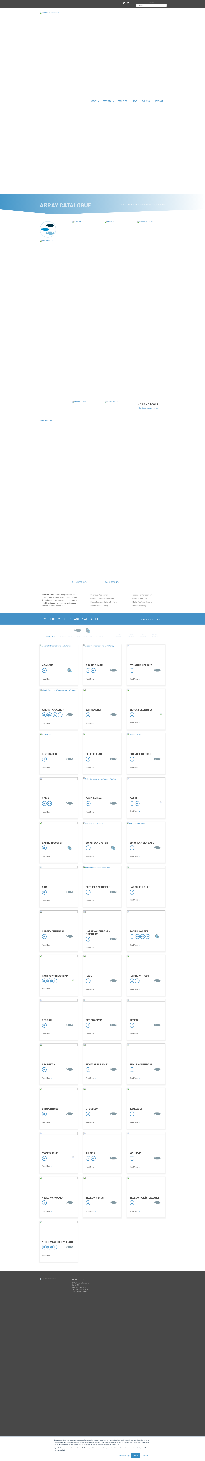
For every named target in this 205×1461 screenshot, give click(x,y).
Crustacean (65, 636)
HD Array (143, 635)
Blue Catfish (50, 753)
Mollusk (88, 636)
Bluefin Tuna (94, 753)
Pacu (89, 975)
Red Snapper (94, 1020)
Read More (47, 679)
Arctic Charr (94, 665)
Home (123, 204)
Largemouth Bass (53, 931)
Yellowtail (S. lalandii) (145, 1197)
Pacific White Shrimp (55, 975)
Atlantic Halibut (141, 665)
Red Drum (47, 1020)
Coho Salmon (94, 798)
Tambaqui (136, 1108)
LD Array (119, 635)
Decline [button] (145, 1455)
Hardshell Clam (140, 887)
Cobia (45, 798)
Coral (134, 798)
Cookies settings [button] (124, 1455)
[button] (98, 101)
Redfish (134, 1020)
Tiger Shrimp (50, 1153)
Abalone (47, 665)
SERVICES (107, 101)
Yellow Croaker (52, 1197)
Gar (44, 887)
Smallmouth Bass (141, 1064)
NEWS (134, 101)
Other (99, 636)
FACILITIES (122, 101)
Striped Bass (50, 1108)
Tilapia (90, 1153)
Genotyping (146, 204)
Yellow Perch (95, 1197)
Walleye (135, 1153)
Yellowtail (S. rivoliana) (58, 1241)
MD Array (131, 635)
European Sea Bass (142, 842)
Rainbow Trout (139, 975)
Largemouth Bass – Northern (98, 932)
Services (132, 204)
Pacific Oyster (139, 931)
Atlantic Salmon (53, 709)
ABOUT (94, 101)
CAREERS (146, 101)
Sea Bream (48, 1064)
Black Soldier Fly (141, 709)
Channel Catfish (140, 753)
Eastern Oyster (52, 842)
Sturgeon (92, 1108)
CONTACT (159, 101)
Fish (77, 636)
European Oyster (97, 842)
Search (151, 2)
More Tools (155, 635)
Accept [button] (135, 1455)
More (147, 404)
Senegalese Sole (96, 1064)
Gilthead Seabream (98, 887)
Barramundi (93, 709)
